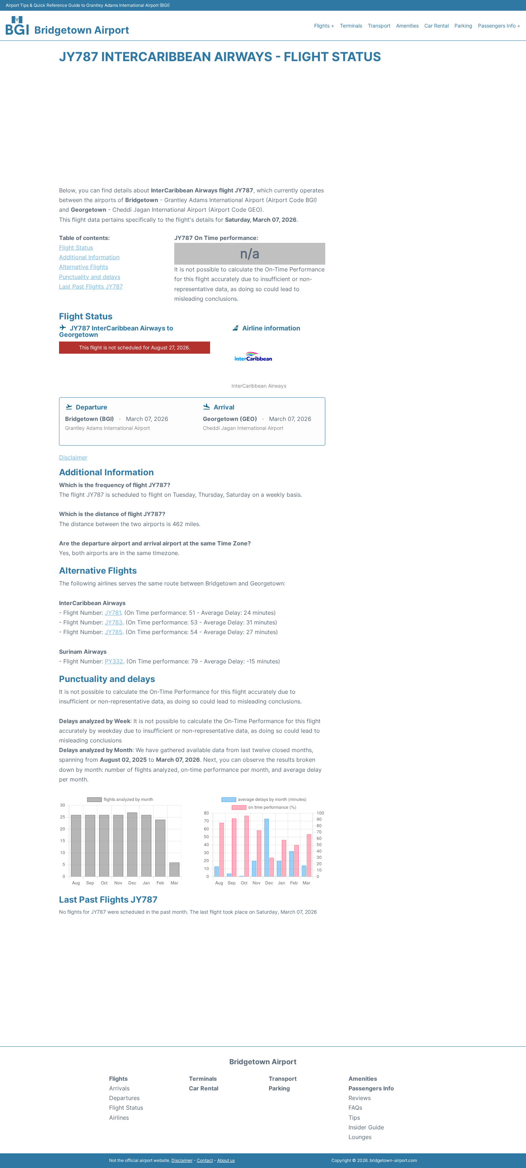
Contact (205, 1160)
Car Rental (436, 26)
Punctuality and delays (89, 276)
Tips (354, 1117)
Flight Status (76, 247)
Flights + (324, 26)
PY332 (114, 661)
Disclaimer (182, 1160)
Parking (463, 26)
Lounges (360, 1136)
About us (226, 1160)
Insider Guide (366, 1127)
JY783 (113, 622)
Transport (379, 26)
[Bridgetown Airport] (17, 25)
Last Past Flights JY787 (91, 286)
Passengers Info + (499, 26)
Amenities (407, 26)
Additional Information (89, 257)
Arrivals (119, 1088)
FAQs (355, 1107)
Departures (124, 1097)
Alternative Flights (83, 266)
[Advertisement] (263, 128)
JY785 (113, 631)
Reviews (360, 1097)
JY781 (113, 612)
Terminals (351, 26)
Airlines (119, 1117)
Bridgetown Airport (81, 30)
